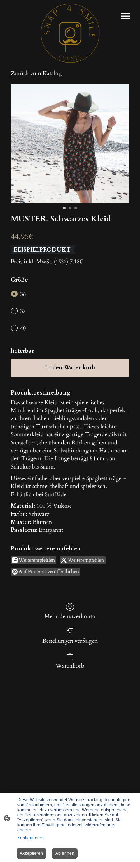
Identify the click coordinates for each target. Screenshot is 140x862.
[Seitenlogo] (70, 33)
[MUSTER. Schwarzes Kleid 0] (70, 143)
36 (23, 294)
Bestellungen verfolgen (70, 641)
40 (23, 328)
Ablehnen (64, 853)
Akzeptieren (31, 853)
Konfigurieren (30, 837)
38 (23, 311)
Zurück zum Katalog (36, 73)
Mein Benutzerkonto (70, 616)
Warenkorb (70, 665)
